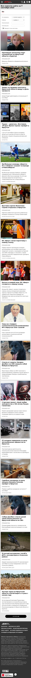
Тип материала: (5, 17)
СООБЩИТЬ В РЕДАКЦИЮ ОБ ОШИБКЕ (12, 632)
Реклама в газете (6, 628)
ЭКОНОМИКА (5, 610)
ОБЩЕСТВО (5, 63)
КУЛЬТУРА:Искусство (8, 216)
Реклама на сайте (14, 626)
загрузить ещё (16, 616)
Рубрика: (4, 20)
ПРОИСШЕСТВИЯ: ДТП (8, 567)
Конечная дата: (5, 25)
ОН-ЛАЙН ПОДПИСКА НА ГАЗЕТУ (19, 630)
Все (3, 11)
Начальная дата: (5, 22)
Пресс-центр (5, 630)
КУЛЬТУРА (5, 139)
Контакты (4, 626)
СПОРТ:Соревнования (8, 181)
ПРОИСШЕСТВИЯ (6, 492)
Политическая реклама (20, 628)
